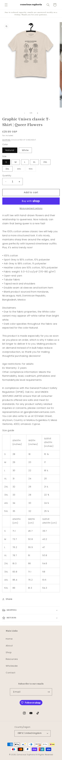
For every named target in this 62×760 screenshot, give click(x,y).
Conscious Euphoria (26, 754)
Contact (10, 672)
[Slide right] (37, 113)
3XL (7, 168)
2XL (45, 162)
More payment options (31, 208)
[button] (6, 4)
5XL (32, 169)
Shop (9, 652)
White (25, 150)
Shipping (6, 140)
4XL (20, 169)
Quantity (6, 175)
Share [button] (9, 599)
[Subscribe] (48, 691)
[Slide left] (24, 113)
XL (34, 162)
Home (9, 638)
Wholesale (12, 665)
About (9, 645)
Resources (12, 659)
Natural (9, 150)
